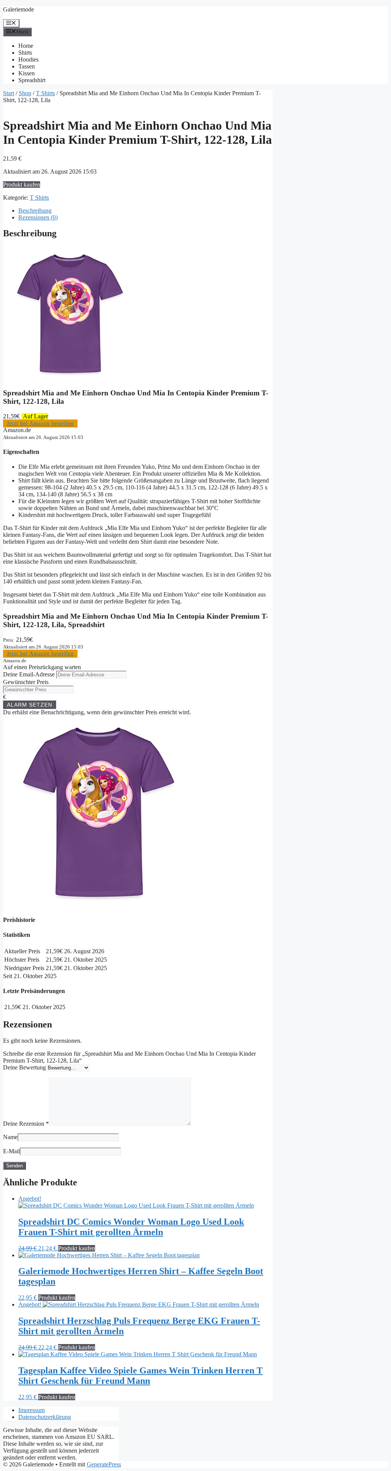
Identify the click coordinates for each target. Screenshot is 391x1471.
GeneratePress (104, 1464)
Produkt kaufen (21, 184)
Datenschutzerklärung (44, 1417)
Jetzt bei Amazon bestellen (40, 423)
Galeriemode (18, 9)
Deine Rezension (26, 1123)
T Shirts (45, 93)
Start (8, 93)
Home (25, 45)
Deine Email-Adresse (29, 674)
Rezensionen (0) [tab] (38, 217)
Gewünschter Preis (25, 682)
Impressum (31, 1410)
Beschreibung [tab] (35, 210)
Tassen (26, 66)
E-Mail (11, 1151)
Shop (25, 93)
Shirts (25, 52)
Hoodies (28, 59)
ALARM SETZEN (29, 705)
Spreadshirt (31, 80)
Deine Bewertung (24, 1067)
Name (10, 1137)
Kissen (26, 73)
